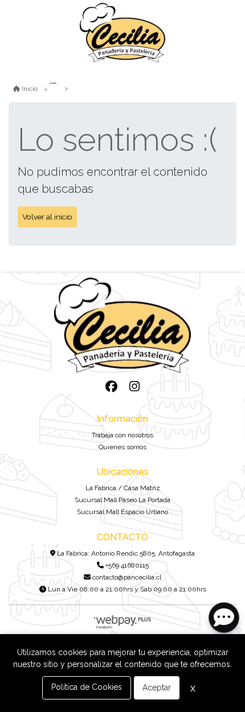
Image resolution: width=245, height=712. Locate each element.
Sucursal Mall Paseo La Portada (122, 500)
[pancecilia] (122, 32)
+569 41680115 (126, 565)
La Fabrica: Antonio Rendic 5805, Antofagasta (125, 553)
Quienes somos (122, 447)
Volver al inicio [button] (47, 216)
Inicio (30, 89)
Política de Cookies (86, 687)
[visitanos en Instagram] (134, 386)
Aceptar (156, 687)
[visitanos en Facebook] (111, 386)
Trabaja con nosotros (122, 435)
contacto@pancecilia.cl (126, 577)
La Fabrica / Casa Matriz (122, 488)
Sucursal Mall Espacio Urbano (122, 512)
